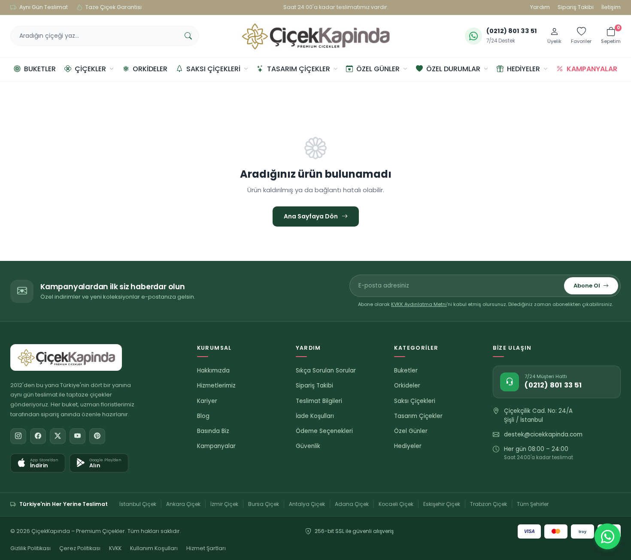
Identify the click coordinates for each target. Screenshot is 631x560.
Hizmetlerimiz (216, 385)
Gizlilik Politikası (30, 548)
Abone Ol (586, 286)
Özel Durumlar (453, 69)
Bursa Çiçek (263, 504)
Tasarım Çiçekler (298, 69)
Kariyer (207, 401)
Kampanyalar (592, 69)
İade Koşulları (315, 416)
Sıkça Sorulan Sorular (326, 370)
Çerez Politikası (79, 548)
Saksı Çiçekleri (213, 69)
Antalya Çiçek (307, 504)
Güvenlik (308, 446)
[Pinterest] (97, 436)
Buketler (40, 69)
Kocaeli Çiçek (396, 504)
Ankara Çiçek (183, 504)
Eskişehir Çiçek (441, 504)
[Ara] (188, 36)
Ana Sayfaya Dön (311, 216)
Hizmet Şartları (206, 548)
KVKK (115, 548)
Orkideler (150, 69)
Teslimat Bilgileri (319, 401)
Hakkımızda (213, 370)
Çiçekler (90, 69)
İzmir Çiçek (224, 504)
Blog (203, 416)
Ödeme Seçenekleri (324, 431)
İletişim (611, 7)
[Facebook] (38, 436)
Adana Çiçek (352, 504)
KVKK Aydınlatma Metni (419, 304)
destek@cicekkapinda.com (543, 434)
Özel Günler (378, 69)
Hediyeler (523, 69)
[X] (58, 436)
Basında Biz (213, 431)
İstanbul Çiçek (137, 504)
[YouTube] (77, 436)
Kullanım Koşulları (154, 548)
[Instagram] (18, 436)
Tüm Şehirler (533, 504)
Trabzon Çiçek (488, 504)
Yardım (540, 7)
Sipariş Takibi (576, 7)
